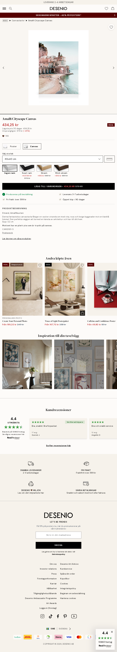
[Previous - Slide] (3, 67)
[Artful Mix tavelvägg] (79, 364)
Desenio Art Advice (69, 564)
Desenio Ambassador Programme (41, 598)
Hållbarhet (52, 588)
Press (54, 574)
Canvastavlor (18, 20)
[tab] (14, 113)
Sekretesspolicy (58, 554)
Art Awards (51, 603)
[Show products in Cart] (113, 8)
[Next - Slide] (113, 67)
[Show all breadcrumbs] (5, 20)
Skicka (58, 545)
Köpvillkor (64, 578)
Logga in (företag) (48, 608)
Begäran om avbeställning (72, 593)
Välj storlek (7, 153)
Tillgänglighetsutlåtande (45, 593)
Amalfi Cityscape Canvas (40, 20)
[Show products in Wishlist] (106, 8)
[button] (109, 159)
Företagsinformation (47, 578)
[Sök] (10, 8)
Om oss (53, 564)
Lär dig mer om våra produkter (16, 238)
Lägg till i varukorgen (58, 186)
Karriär (53, 583)
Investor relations (48, 569)
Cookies (64, 583)
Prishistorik (7, 233)
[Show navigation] (4, 8)
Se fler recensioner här (58, 445)
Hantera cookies (68, 598)
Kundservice (66, 569)
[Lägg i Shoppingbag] (82, 313)
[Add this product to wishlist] (111, 26)
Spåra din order (67, 574)
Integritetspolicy (68, 588)
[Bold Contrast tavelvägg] (27, 364)
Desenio (67, 644)
